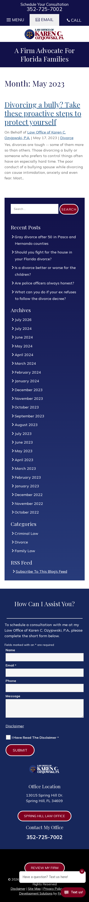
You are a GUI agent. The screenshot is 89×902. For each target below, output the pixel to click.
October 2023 (27, 407)
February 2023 (28, 477)
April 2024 (24, 354)
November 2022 (29, 503)
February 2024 (28, 372)
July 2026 (23, 319)
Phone (11, 681)
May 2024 (23, 346)
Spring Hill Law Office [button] (44, 816)
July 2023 (23, 433)
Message (13, 696)
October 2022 (27, 512)
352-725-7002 (44, 9)
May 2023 (23, 451)
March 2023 (25, 468)
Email (11, 665)
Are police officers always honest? (44, 283)
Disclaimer (15, 726)
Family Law (25, 550)
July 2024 (23, 328)
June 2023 (24, 442)
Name (10, 650)
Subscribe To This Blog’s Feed (41, 571)
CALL (76, 20)
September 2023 (29, 416)
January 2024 (27, 381)
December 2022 (29, 494)
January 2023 (27, 486)
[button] (14, 18)
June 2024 (24, 337)
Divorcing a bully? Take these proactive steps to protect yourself (43, 113)
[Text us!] (73, 893)
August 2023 (26, 424)
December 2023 (29, 389)
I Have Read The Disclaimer (35, 737)
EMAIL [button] (47, 19)
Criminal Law (26, 533)
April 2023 (24, 459)
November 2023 (29, 398)
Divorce (66, 137)
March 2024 (25, 363)
